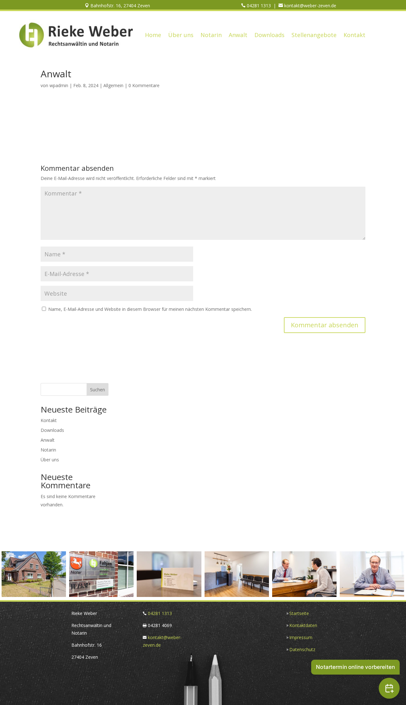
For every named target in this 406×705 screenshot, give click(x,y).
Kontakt (354, 35)
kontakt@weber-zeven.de (309, 6)
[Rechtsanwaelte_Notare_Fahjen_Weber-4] (101, 595)
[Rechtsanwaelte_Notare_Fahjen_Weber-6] (237, 595)
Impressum (300, 637)
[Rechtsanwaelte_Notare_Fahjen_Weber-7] (169, 595)
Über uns (180, 35)
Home (153, 35)
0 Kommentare (144, 85)
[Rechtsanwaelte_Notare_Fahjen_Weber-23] (372, 595)
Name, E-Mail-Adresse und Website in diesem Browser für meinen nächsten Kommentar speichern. (150, 309)
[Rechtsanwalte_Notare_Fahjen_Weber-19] (304, 595)
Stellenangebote (314, 35)
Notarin (211, 35)
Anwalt (238, 35)
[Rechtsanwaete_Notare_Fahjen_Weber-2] (34, 595)
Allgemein (113, 85)
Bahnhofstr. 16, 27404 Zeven (119, 6)
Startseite (299, 613)
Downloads (269, 35)
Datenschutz (302, 649)
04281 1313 (258, 6)
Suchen (97, 390)
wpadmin (58, 85)
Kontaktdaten (303, 625)
